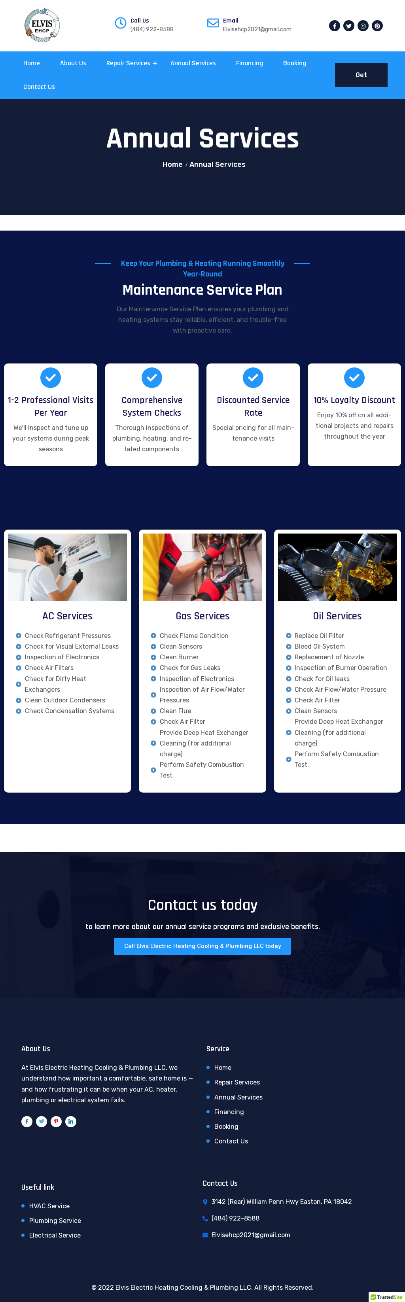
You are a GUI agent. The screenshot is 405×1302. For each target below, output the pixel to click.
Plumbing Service (55, 1220)
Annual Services (193, 63)
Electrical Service (55, 1235)
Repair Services (128, 63)
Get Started (361, 79)
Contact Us (39, 86)
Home (31, 63)
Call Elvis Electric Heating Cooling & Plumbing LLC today (202, 946)
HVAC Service (49, 1206)
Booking (294, 63)
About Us (73, 63)
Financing (249, 63)
